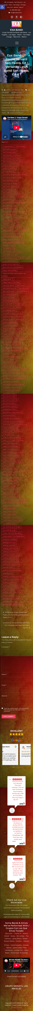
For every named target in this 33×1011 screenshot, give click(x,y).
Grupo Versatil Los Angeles (16, 976)
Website (4, 696)
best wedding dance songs (12, 193)
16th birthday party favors (12, 156)
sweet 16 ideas (21, 471)
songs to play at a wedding (12, 437)
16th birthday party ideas (11, 159)
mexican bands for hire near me (13, 316)
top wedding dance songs (11, 527)
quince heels (7, 372)
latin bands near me (9, 288)
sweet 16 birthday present (12, 456)
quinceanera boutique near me (13, 384)
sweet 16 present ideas (10, 493)
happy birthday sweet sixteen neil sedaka (14, 274)
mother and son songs (10, 335)
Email (4, 685)
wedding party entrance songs (13, 580)
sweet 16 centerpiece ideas (12, 462)
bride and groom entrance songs (14, 211)
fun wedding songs (9, 249)
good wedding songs (10, 255)
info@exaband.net (16, 12)
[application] (16, 965)
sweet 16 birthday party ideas (13, 453)
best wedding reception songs (13, 202)
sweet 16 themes (8, 499)
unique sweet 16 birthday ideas (13, 536)
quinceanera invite (9, 397)
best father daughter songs (12, 177)
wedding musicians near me (12, 576)
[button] (2, 7)
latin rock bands (22, 291)
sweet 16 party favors (10, 484)
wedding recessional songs (12, 592)
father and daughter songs (12, 236)
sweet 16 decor (8, 465)
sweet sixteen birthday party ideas (14, 502)
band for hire (7, 165)
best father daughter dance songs (14, 174)
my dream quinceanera (10, 356)
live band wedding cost (10, 301)
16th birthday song (9, 162)
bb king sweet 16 (8, 171)
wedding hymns (8, 567)
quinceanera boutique (10, 381)
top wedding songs (9, 530)
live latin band (7, 304)
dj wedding (24, 230)
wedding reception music (11, 589)
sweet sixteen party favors (12, 518)
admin (8, 90)
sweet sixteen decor (9, 508)
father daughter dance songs (13, 239)
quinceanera (7, 378)
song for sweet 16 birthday (12, 431)
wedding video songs (10, 601)
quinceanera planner (10, 406)
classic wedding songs (10, 221)
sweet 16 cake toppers (10, 459)
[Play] (5, 971)
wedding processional (10, 583)
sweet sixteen (21, 499)
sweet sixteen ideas (9, 515)
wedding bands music (10, 552)
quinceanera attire (20, 378)
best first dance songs (10, 180)
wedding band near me (10, 549)
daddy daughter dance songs (12, 227)
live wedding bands (9, 310)
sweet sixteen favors (10, 511)
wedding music (8, 573)
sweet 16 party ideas (10, 487)
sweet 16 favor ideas (10, 468)
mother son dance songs (11, 344)
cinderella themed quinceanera (13, 218)
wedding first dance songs (12, 564)
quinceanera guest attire (11, 391)
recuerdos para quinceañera (12, 422)
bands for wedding (9, 168)
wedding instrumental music (12, 570)
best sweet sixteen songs (11, 187)
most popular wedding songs (13, 329)
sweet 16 (6, 440)
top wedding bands (9, 524)
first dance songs (8, 246)
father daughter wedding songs (13, 242)
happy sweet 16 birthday (11, 282)
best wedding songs (9, 205)
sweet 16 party (8, 474)
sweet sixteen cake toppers (12, 505)
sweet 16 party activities (11, 477)
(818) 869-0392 (16, 10)
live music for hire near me (12, 307)
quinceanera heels (9, 394)
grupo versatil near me (10, 264)
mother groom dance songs (12, 341)
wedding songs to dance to (12, 598)
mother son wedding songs (12, 350)
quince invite (18, 372)
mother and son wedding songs (13, 338)
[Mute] (25, 971)
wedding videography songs (12, 604)
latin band (20, 285)
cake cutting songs (9, 215)
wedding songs (8, 595)
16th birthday (20, 146)
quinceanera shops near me (12, 412)
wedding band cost (9, 542)
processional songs (9, 369)
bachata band (23, 162)
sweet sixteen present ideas (12, 521)
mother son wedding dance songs (14, 347)
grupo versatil (25, 258)
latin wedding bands (9, 295)
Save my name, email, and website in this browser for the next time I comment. (16, 710)
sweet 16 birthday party (11, 449)
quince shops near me (10, 375)
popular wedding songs (11, 366)
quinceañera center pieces (12, 387)
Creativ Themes (16, 1007)
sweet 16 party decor (10, 480)
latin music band (8, 291)
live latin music (20, 304)
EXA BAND (16, 29)
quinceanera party (9, 403)
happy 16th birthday (10, 270)
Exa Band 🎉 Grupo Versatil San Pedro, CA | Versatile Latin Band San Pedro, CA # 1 (15, 614)
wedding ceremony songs (11, 555)
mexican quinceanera (10, 322)
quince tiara (25, 375)
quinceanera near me (10, 400)
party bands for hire (9, 363)
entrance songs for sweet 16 (12, 233)
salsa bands (7, 425)
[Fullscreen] (28, 971)
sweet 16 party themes (10, 490)
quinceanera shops (9, 409)
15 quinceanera (8, 146)
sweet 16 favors (8, 471)
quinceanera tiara (9, 415)
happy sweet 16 (8, 279)
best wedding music (9, 199)
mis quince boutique (9, 326)
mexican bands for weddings (12, 319)
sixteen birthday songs (10, 428)
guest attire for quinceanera (12, 267)
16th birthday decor (9, 149)
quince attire (23, 369)
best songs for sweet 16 (11, 184)
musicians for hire (9, 353)
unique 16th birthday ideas (12, 533)
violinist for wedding (10, 539)
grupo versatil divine (10, 261)
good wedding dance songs (12, 252)
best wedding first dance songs (13, 196)
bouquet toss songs (9, 208)
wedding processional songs (12, 586)
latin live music (24, 288)
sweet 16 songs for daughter (13, 496)
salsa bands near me (20, 425)
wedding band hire (9, 546)
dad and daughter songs (11, 224)
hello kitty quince (8, 285)
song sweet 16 (8, 434)
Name (4, 674)
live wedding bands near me (12, 313)
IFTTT (6, 142)
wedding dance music (10, 558)
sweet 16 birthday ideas (11, 446)
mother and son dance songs (13, 332)
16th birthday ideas (9, 153)
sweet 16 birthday (17, 440)
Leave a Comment (16, 113)
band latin (17, 165)
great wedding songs (10, 258)
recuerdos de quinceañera (12, 418)
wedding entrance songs (11, 561)
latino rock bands (9, 298)
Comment (6, 647)
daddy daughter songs (10, 230)
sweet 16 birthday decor (11, 443)
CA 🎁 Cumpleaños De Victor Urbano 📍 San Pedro (15, 107)
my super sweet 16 (9, 360)
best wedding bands (9, 190)
